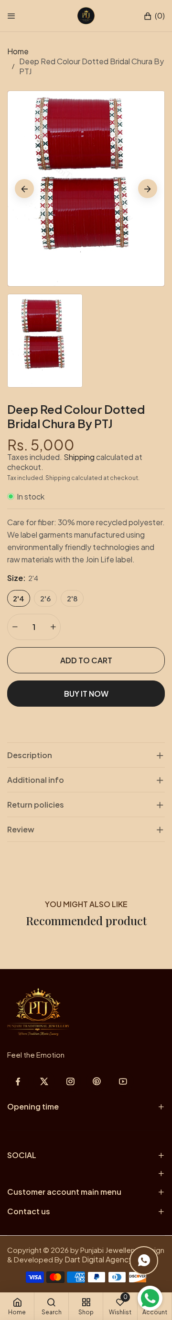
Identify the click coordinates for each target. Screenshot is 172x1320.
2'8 (72, 598)
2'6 (45, 598)
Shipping (79, 457)
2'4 (18, 598)
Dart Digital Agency (98, 1259)
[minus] (15, 627)
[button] (154, 15)
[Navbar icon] (11, 15)
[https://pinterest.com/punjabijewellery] (97, 1081)
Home (18, 51)
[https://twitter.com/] (44, 1081)
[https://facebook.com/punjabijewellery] (18, 1081)
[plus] (53, 627)
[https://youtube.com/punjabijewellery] (123, 1081)
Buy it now (86, 694)
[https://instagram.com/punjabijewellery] (70, 1081)
